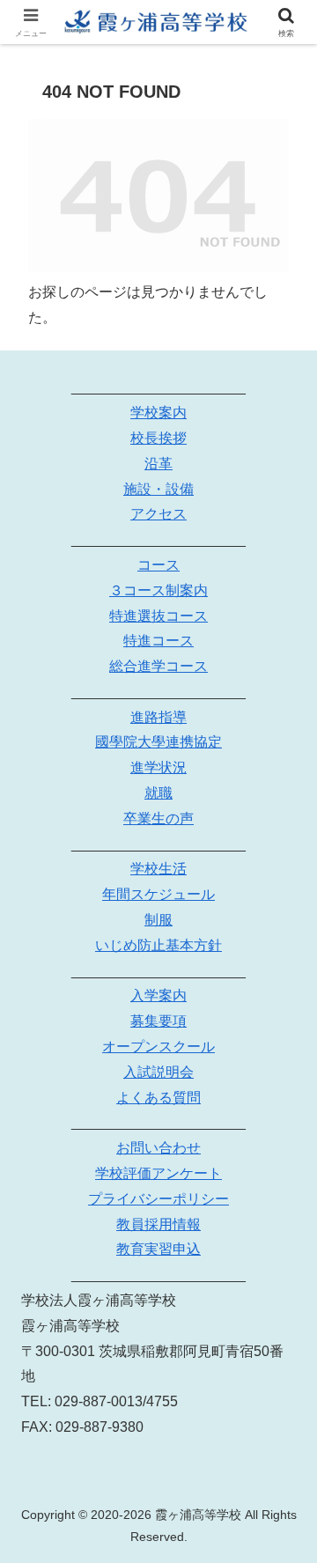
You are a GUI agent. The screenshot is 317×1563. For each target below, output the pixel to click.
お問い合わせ (158, 1147)
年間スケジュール (158, 894)
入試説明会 (158, 1072)
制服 (158, 919)
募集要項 (158, 1021)
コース (158, 564)
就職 (158, 792)
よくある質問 (158, 1097)
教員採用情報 (158, 1224)
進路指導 (158, 717)
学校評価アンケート (158, 1173)
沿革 (158, 463)
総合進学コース (158, 666)
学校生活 (158, 868)
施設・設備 (158, 489)
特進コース (158, 640)
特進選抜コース (158, 615)
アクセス (158, 513)
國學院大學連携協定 (158, 741)
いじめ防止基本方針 (158, 945)
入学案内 (158, 995)
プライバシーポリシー (158, 1198)
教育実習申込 (158, 1249)
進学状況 (158, 767)
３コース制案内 (158, 590)
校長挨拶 (158, 438)
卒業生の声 (158, 818)
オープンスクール (158, 1046)
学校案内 (158, 412)
